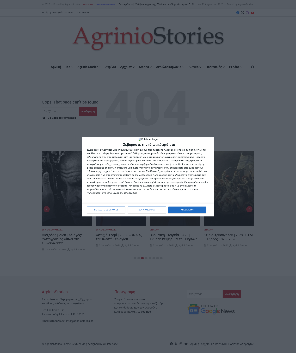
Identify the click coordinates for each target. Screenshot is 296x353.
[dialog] (148, 176)
